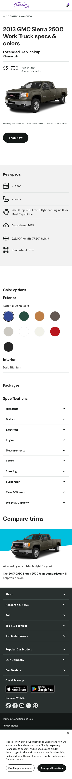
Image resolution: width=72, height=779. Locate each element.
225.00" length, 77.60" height (30, 238)
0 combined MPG (23, 225)
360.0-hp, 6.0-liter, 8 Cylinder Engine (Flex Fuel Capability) (40, 212)
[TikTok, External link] (8, 705)
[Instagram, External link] (28, 705)
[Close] (68, 733)
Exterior (9, 297)
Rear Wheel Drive (23, 250)
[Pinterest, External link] (35, 705)
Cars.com (12, 748)
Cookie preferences (20, 768)
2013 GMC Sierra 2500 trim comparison (35, 573)
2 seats (16, 199)
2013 (19, 16)
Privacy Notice (10, 725)
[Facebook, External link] (15, 705)
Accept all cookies (52, 768)
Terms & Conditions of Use (18, 718)
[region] (36, 754)
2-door (16, 186)
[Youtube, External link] (22, 705)
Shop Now (16, 138)
